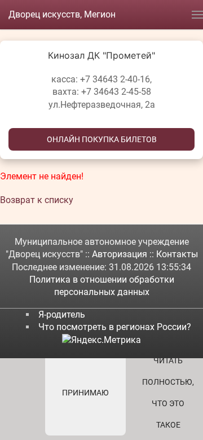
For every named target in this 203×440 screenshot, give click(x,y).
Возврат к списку (36, 200)
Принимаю (85, 392)
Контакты (177, 254)
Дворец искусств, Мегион (62, 14)
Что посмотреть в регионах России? (114, 327)
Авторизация (120, 254)
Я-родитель (61, 314)
